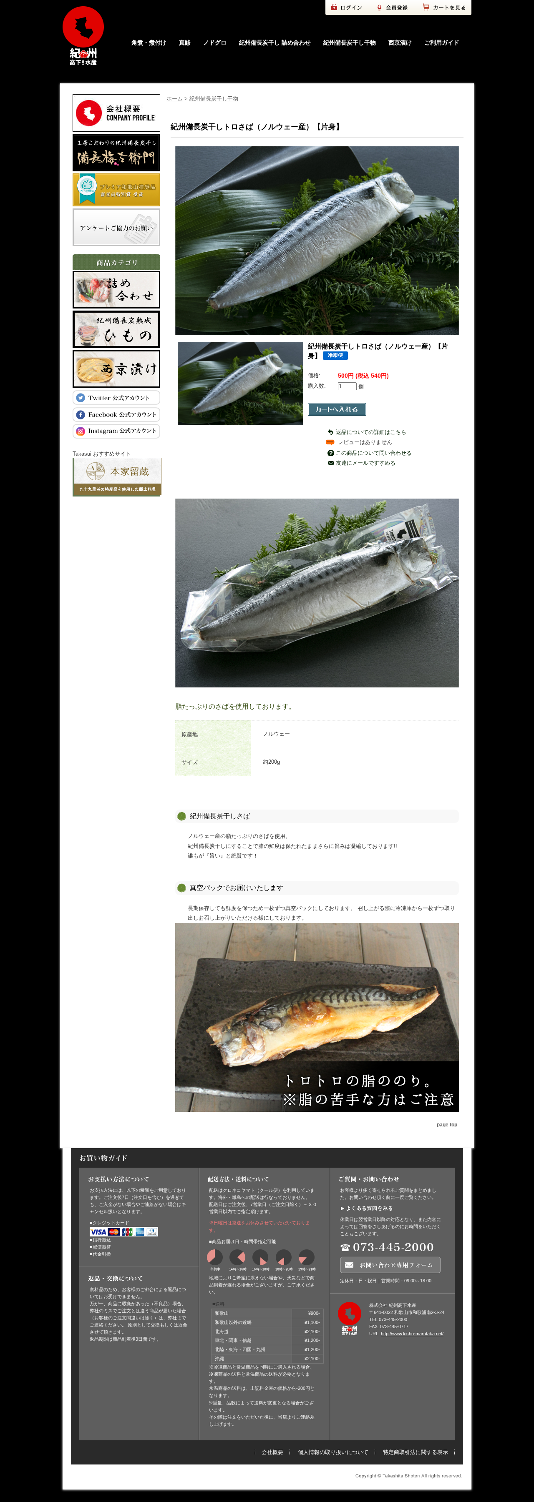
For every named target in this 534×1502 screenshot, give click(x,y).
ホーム (174, 98)
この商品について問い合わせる (374, 453)
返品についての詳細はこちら (371, 432)
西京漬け (400, 42)
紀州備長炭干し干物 (349, 42)
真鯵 (185, 42)
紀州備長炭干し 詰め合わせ (275, 42)
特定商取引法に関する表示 (415, 1452)
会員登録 (396, 7)
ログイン (348, 7)
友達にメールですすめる (365, 463)
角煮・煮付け (148, 42)
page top (447, 1124)
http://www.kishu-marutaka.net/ (412, 1333)
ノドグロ (215, 42)
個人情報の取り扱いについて (333, 1452)
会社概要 (272, 1452)
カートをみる (446, 7)
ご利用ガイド (441, 42)
